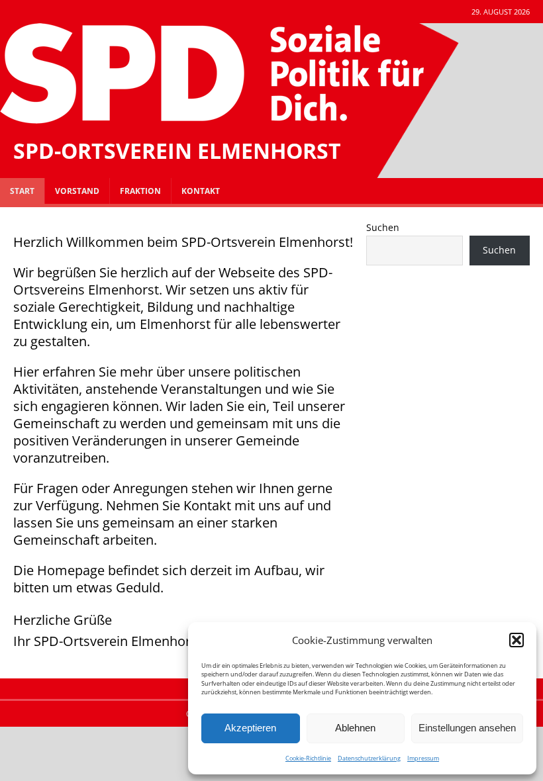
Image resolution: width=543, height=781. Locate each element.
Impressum (423, 758)
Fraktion (140, 191)
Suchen (382, 227)
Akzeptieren (250, 727)
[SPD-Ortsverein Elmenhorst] (212, 116)
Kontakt (200, 191)
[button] (516, 640)
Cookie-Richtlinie (308, 758)
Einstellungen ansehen (467, 727)
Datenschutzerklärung (369, 758)
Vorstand (77, 191)
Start (22, 191)
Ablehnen (355, 727)
